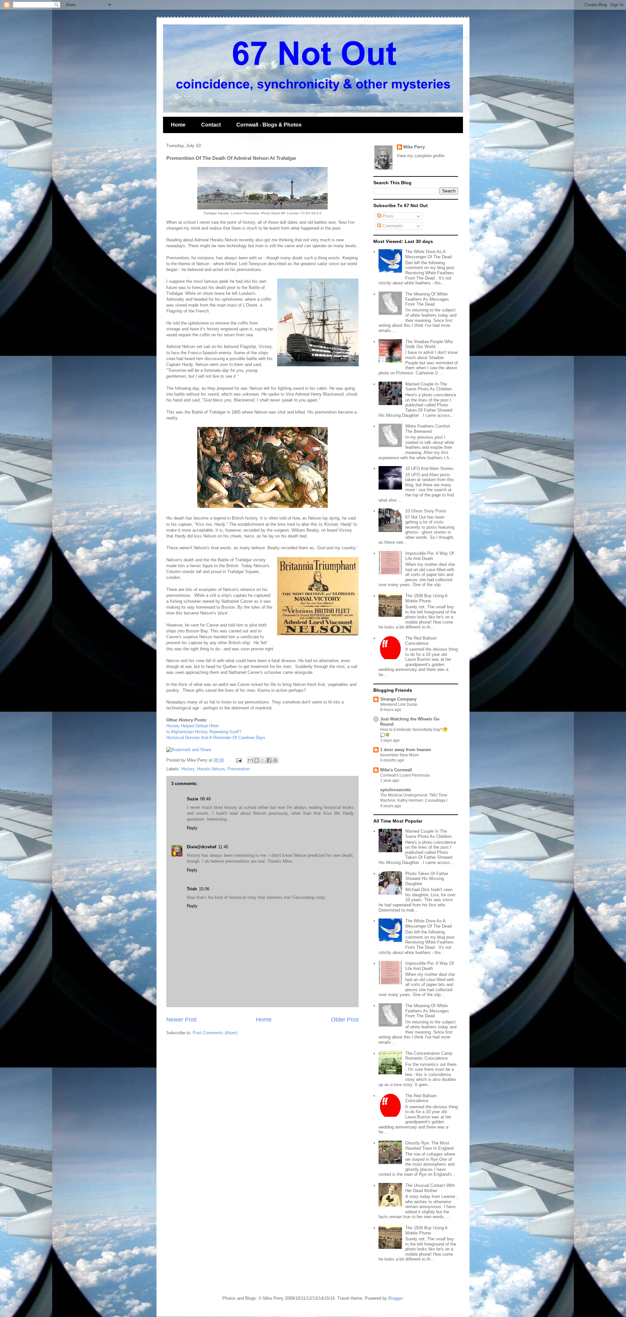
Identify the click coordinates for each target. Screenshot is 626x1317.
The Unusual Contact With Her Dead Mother (430, 1188)
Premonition (238, 768)
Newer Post (181, 1019)
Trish (192, 888)
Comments (392, 225)
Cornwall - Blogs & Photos (269, 125)
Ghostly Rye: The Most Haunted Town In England (429, 1146)
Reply (192, 827)
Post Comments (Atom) (215, 1032)
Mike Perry (414, 146)
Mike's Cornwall (396, 769)
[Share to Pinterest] (275, 760)
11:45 (223, 846)
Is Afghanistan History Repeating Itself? (203, 731)
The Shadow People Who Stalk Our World (429, 344)
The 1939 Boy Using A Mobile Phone (426, 598)
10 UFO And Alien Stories (429, 468)
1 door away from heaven (405, 749)
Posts (387, 216)
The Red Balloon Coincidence (421, 641)
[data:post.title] (188, 749)
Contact (211, 125)
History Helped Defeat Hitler (192, 725)
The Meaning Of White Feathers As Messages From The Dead (427, 299)
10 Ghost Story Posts (425, 510)
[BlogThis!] (256, 760)
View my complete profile (420, 155)
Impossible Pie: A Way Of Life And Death (429, 556)
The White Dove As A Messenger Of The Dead (428, 254)
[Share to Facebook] (269, 760)
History (187, 768)
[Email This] (250, 760)
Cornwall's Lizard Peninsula (405, 775)
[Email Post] (238, 760)
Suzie (192, 798)
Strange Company (398, 699)
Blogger (395, 1298)
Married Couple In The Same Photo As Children (428, 387)
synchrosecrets (395, 789)
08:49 (205, 798)
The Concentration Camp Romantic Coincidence (428, 1056)
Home (178, 125)
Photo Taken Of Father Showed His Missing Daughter (426, 878)
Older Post (345, 1019)
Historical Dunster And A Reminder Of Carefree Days (215, 737)
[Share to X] (263, 760)
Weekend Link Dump (398, 704)
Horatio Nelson (211, 768)
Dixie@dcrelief (201, 846)
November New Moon (399, 755)
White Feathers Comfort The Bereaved (427, 429)
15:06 (204, 888)
